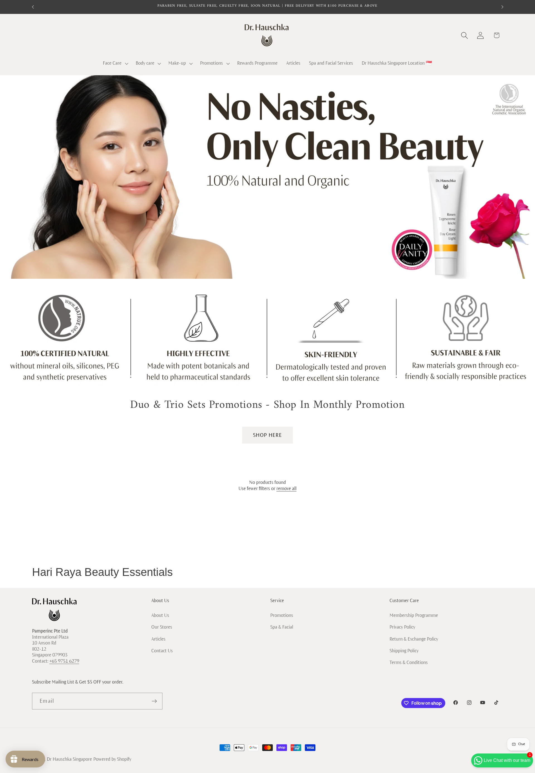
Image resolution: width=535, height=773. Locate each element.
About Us (160, 615)
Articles (158, 638)
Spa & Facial (281, 627)
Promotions (281, 615)
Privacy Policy (402, 627)
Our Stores (161, 627)
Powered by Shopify (112, 759)
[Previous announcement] (33, 7)
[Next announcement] (502, 7)
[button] (114, 63)
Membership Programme (414, 615)
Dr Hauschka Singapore (69, 759)
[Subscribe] (154, 701)
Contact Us (162, 650)
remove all (286, 488)
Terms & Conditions (409, 662)
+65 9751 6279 (64, 661)
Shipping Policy (404, 650)
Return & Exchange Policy (414, 638)
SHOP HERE (267, 435)
